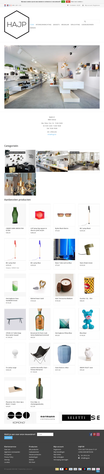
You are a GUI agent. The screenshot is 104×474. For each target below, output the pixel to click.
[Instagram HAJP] (98, 434)
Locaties (7, 462)
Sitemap (7, 460)
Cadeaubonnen (88, 25)
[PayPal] (61, 469)
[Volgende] (95, 418)
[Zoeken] (85, 21)
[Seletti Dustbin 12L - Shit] (89, 285)
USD (20, 5)
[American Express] (97, 471)
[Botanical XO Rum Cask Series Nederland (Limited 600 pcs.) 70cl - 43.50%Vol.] (40, 319)
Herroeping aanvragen (61, 460)
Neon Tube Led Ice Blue (63, 263)
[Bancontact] (79, 469)
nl (5, 5)
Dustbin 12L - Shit (86, 298)
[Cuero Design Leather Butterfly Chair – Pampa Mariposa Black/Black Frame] (40, 354)
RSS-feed (32, 462)
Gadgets (56, 25)
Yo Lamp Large (11, 368)
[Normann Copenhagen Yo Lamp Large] (15, 354)
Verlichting (75, 25)
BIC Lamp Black (85, 228)
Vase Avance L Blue (61, 368)
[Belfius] (93, 469)
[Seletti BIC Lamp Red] (15, 249)
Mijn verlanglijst (59, 457)
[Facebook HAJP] (90, 434)
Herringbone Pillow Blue (63, 333)
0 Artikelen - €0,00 (74, 5)
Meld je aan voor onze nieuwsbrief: (20, 434)
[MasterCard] (66, 469)
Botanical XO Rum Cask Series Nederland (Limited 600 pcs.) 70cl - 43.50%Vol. (40, 334)
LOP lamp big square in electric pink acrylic (39, 229)
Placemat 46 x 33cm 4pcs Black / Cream (15, 403)
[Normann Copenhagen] (47, 418)
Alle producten (33, 449)
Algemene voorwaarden (12, 452)
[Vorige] (8, 418)
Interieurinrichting (43, 25)
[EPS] (98, 469)
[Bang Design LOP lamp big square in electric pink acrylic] (40, 215)
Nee (68, 1)
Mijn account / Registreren (92, 5)
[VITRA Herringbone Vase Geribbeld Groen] (15, 285)
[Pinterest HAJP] (94, 434)
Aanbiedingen (33, 457)
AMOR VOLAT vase (86, 368)
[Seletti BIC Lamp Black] (89, 215)
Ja (63, 1)
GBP (16, 5)
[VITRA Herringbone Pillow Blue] (64, 319)
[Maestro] (84, 469)
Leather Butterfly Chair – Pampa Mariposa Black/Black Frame (39, 369)
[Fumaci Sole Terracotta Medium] (64, 285)
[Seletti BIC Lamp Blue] (40, 249)
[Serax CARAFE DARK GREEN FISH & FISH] (15, 215)
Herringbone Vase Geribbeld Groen (12, 299)
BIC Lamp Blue (36, 263)
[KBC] (89, 469)
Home (32, 25)
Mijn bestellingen (59, 452)
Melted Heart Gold (37, 298)
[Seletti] (76, 418)
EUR (13, 5)
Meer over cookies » (77, 1)
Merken (33, 28)
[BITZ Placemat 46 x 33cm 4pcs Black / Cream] (15, 388)
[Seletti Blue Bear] (89, 319)
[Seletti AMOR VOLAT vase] (89, 354)
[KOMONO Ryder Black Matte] (64, 215)
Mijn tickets (57, 454)
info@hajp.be (52, 134)
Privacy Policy (8, 457)
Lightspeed (29, 469)
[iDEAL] (57, 469)
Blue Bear (83, 333)
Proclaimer (7, 454)
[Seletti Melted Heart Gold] (40, 285)
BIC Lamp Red (11, 263)
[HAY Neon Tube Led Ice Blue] (64, 249)
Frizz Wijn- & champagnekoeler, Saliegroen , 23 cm (37, 403)
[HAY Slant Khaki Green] (89, 249)
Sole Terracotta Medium (64, 298)
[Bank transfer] (75, 469)
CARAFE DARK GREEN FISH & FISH (15, 229)
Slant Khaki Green (86, 263)
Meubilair (65, 25)
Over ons (7, 449)
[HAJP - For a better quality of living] (16, 24)
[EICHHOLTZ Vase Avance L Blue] (64, 354)
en (8, 5)
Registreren (57, 449)
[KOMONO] (18, 418)
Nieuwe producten (35, 454)
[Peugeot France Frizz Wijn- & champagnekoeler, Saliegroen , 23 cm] (40, 388)
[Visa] (70, 469)
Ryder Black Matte (61, 228)
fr (10, 5)
